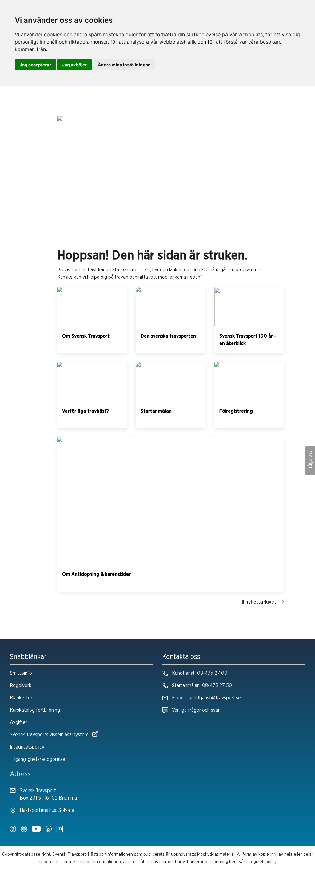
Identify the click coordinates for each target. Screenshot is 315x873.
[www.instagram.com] (24, 829)
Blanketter (21, 697)
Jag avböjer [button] (74, 64)
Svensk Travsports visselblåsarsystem (49, 734)
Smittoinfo (21, 673)
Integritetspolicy (27, 747)
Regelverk (20, 685)
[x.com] (49, 829)
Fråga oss (310, 460)
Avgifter (18, 722)
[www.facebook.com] (13, 829)
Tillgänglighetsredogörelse (37, 759)
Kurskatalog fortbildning (35, 710)
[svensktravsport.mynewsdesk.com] (60, 829)
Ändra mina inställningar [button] (124, 64)
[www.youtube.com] (36, 829)
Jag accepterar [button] (35, 64)
